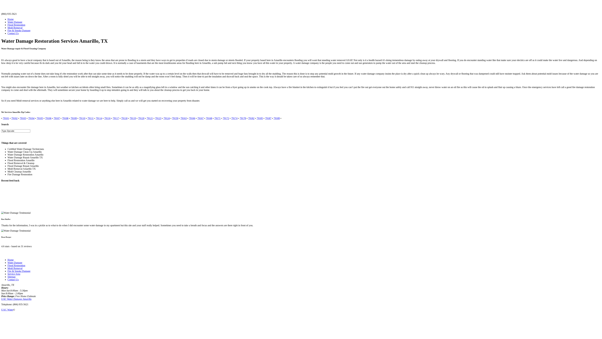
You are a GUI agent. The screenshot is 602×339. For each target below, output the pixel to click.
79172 (226, 118)
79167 (200, 118)
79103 (23, 118)
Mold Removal (15, 27)
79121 (150, 118)
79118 (124, 118)
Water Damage (15, 22)
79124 (167, 118)
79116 (107, 118)
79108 (65, 118)
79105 (40, 118)
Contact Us (13, 33)
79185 (260, 118)
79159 (175, 118)
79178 (243, 118)
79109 (74, 118)
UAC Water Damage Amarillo (16, 299)
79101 (6, 118)
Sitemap (12, 276)
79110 (82, 118)
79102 (14, 118)
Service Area (14, 274)
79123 (158, 118)
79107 (57, 118)
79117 (116, 118)
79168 (209, 118)
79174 (234, 118)
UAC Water (7, 309)
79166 (192, 118)
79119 (133, 118)
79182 (251, 118)
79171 (217, 118)
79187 (268, 118)
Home (11, 19)
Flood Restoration (16, 25)
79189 (277, 118)
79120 (141, 118)
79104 (31, 118)
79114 (99, 118)
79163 (183, 118)
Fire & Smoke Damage (19, 30)
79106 (48, 118)
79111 (90, 118)
